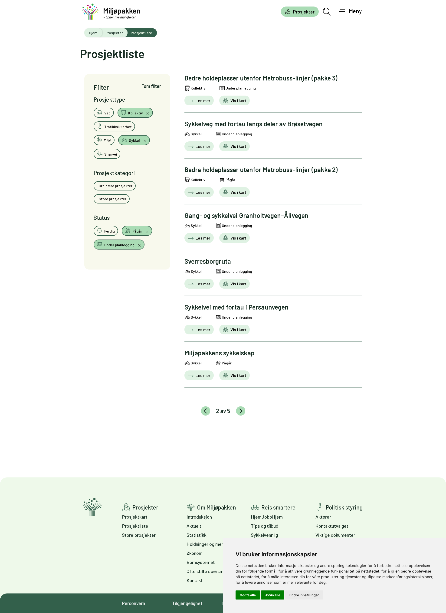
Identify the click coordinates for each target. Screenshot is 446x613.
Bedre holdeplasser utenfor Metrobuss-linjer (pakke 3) (260, 78)
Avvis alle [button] (272, 595)
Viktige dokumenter (335, 535)
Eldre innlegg (240, 411)
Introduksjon (199, 517)
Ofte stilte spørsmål (207, 571)
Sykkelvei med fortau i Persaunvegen (236, 307)
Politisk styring (344, 507)
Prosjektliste (135, 526)
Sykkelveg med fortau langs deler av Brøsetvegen (253, 124)
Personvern (133, 603)
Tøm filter (151, 86)
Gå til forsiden (92, 507)
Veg (107, 113)
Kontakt (195, 580)
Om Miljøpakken (216, 507)
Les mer (202, 100)
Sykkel (134, 140)
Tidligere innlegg (205, 411)
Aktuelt (194, 526)
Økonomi (195, 553)
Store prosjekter (112, 199)
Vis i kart (238, 100)
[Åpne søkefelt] (327, 12)
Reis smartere (278, 507)
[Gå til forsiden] (110, 11)
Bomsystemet (201, 562)
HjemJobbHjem (267, 517)
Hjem (93, 32)
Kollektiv (136, 113)
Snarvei (110, 154)
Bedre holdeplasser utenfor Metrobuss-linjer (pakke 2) (261, 169)
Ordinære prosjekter (115, 185)
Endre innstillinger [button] (304, 595)
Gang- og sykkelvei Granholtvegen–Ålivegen (246, 215)
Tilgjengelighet (187, 603)
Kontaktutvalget (331, 526)
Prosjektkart (135, 517)
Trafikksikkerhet (118, 126)
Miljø (107, 140)
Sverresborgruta (207, 261)
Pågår (137, 231)
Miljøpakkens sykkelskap (219, 353)
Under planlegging (119, 245)
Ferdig (109, 231)
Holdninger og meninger (210, 544)
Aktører (323, 517)
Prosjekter (304, 11)
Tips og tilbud (264, 526)
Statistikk (197, 535)
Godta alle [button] (248, 595)
